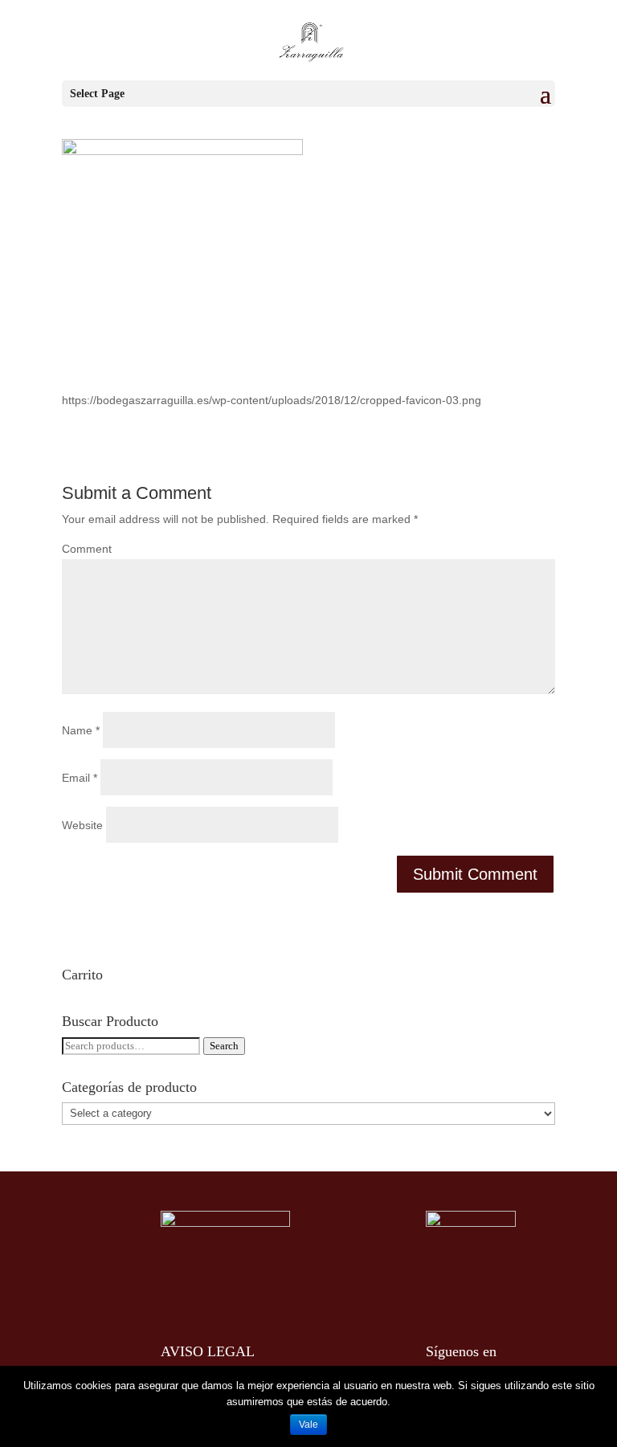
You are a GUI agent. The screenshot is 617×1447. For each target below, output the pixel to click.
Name (81, 730)
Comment (87, 548)
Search (224, 1046)
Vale (308, 1424)
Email (79, 777)
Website (82, 825)
